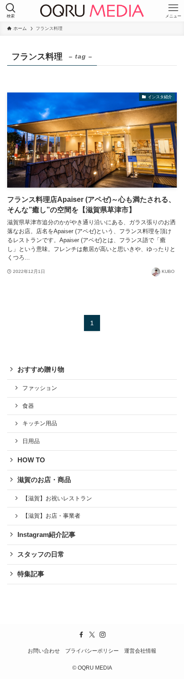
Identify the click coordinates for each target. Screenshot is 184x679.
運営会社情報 (140, 651)
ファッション (39, 388)
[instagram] (103, 635)
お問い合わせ (44, 651)
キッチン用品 (39, 423)
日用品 (31, 441)
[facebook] (81, 635)
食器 (28, 405)
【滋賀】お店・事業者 (51, 515)
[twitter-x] (92, 635)
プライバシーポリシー (92, 651)
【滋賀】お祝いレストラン (57, 498)
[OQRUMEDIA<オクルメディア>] (91, 10)
